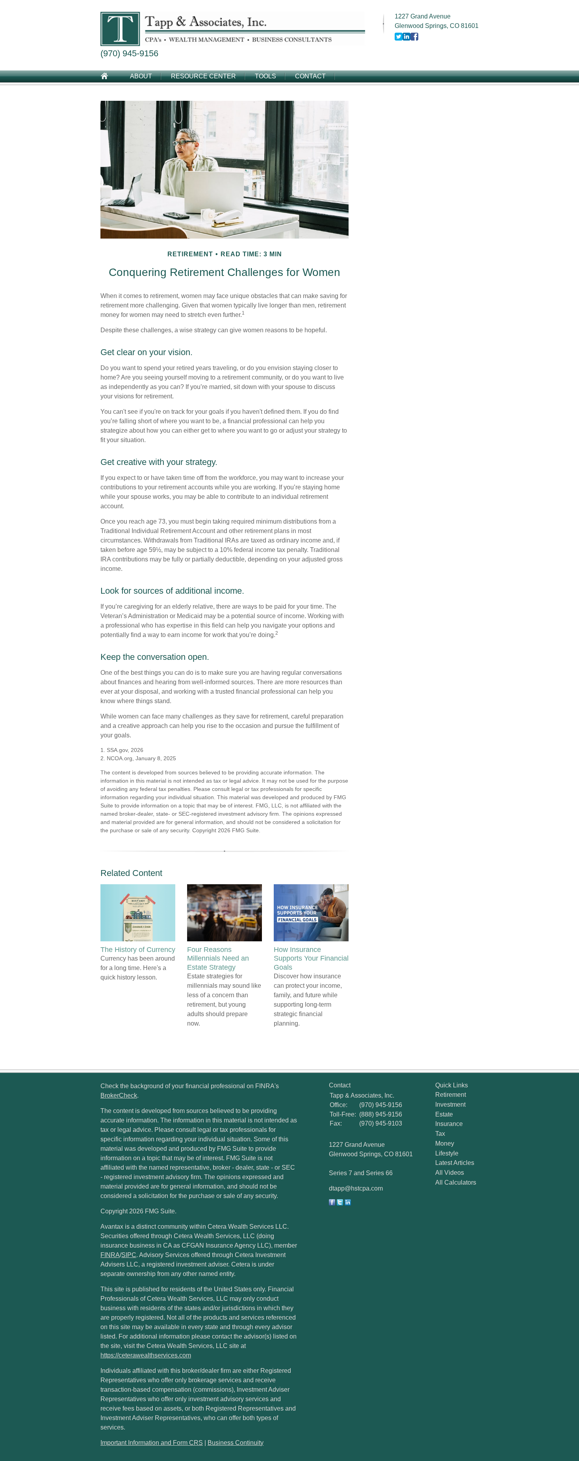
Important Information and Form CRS (151, 1442)
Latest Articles (454, 1162)
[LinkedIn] (348, 1203)
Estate (444, 1114)
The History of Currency (137, 950)
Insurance (449, 1123)
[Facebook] (332, 1203)
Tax (440, 1133)
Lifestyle (446, 1153)
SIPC (128, 1255)
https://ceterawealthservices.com (145, 1355)
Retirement (450, 1094)
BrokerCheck (118, 1095)
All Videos (449, 1172)
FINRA (110, 1255)
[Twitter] (340, 1203)
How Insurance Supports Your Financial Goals (311, 958)
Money (444, 1143)
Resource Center (203, 76)
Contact (310, 76)
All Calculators (455, 1182)
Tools (265, 76)
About (141, 76)
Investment (450, 1104)
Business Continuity (236, 1442)
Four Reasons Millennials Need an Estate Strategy (218, 958)
